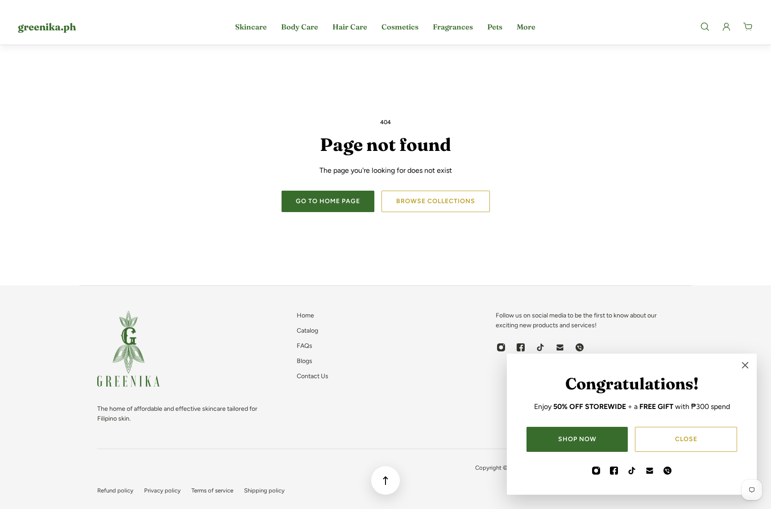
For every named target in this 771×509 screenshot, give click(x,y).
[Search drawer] (705, 27)
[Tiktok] (631, 470)
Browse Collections (435, 201)
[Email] (649, 470)
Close (686, 439)
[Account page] (726, 27)
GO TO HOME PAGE (328, 201)
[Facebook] (613, 470)
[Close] (745, 365)
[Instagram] (596, 470)
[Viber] (667, 470)
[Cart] (748, 27)
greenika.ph (47, 27)
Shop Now (577, 439)
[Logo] (128, 350)
